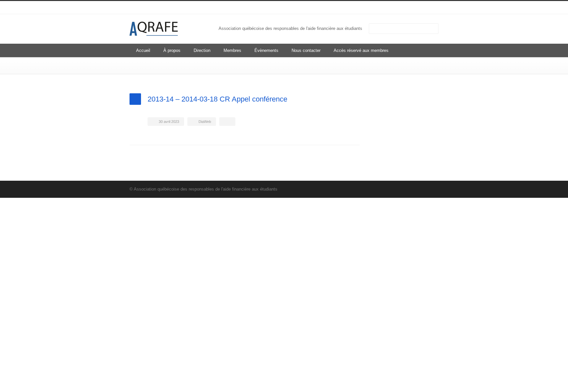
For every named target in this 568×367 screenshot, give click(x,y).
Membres (232, 50)
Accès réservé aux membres (361, 50)
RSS (431, 7)
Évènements (266, 50)
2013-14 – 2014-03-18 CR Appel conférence (217, 99)
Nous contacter (306, 50)
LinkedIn (418, 7)
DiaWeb (205, 122)
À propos (171, 50)
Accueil (143, 50)
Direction (202, 50)
